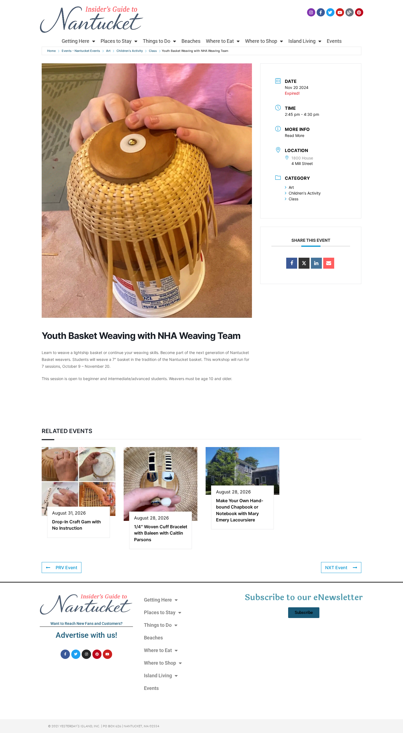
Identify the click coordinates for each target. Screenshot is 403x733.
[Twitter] (330, 12)
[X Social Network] (304, 263)
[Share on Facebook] (291, 263)
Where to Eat (220, 41)
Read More (294, 135)
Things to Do (156, 41)
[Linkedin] (316, 263)
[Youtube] (340, 12)
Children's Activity (130, 51)
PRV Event (66, 567)
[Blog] (349, 12)
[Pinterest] (359, 12)
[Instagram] (311, 12)
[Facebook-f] (321, 12)
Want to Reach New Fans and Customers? (86, 623)
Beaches (190, 41)
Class (153, 51)
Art (108, 51)
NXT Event (336, 567)
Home (51, 51)
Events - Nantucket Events (81, 51)
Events (334, 41)
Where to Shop (261, 41)
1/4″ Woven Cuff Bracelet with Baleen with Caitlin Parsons (160, 533)
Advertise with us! (86, 635)
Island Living (302, 41)
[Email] (328, 263)
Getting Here (75, 41)
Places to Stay (116, 41)
